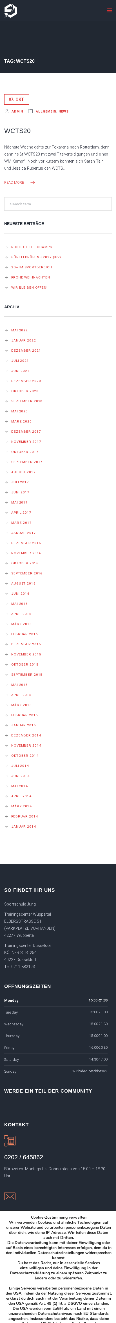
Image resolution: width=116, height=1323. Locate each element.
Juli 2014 (20, 766)
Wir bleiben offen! (29, 287)
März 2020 (21, 421)
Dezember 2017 (26, 431)
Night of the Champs (31, 247)
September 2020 (27, 401)
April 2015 (21, 695)
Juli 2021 (20, 361)
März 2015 (21, 705)
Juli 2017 (20, 482)
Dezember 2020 (26, 381)
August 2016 (23, 583)
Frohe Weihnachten (30, 277)
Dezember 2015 (26, 644)
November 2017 (26, 442)
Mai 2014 (19, 786)
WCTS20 (17, 130)
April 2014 (21, 796)
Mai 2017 (19, 502)
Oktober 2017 (25, 452)
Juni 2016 (20, 594)
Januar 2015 (23, 725)
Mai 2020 (19, 411)
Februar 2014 (24, 816)
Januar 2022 (23, 340)
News (64, 111)
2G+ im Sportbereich (31, 267)
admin (17, 111)
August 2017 (23, 472)
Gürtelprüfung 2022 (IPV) (36, 257)
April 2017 (21, 513)
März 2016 (21, 624)
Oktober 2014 (25, 756)
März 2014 (21, 806)
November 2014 (26, 745)
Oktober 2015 (25, 664)
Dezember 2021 (26, 350)
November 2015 (26, 654)
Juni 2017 (20, 492)
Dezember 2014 (26, 735)
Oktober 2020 (25, 391)
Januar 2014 (23, 826)
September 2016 (27, 573)
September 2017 (27, 462)
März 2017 (21, 523)
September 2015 (27, 675)
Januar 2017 (23, 533)
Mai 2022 (19, 330)
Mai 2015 (19, 685)
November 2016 (26, 553)
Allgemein (46, 111)
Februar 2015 (24, 715)
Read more (14, 182)
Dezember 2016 (26, 543)
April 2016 (21, 614)
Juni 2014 (20, 776)
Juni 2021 (20, 371)
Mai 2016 (19, 604)
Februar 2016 (24, 634)
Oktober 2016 (25, 563)
